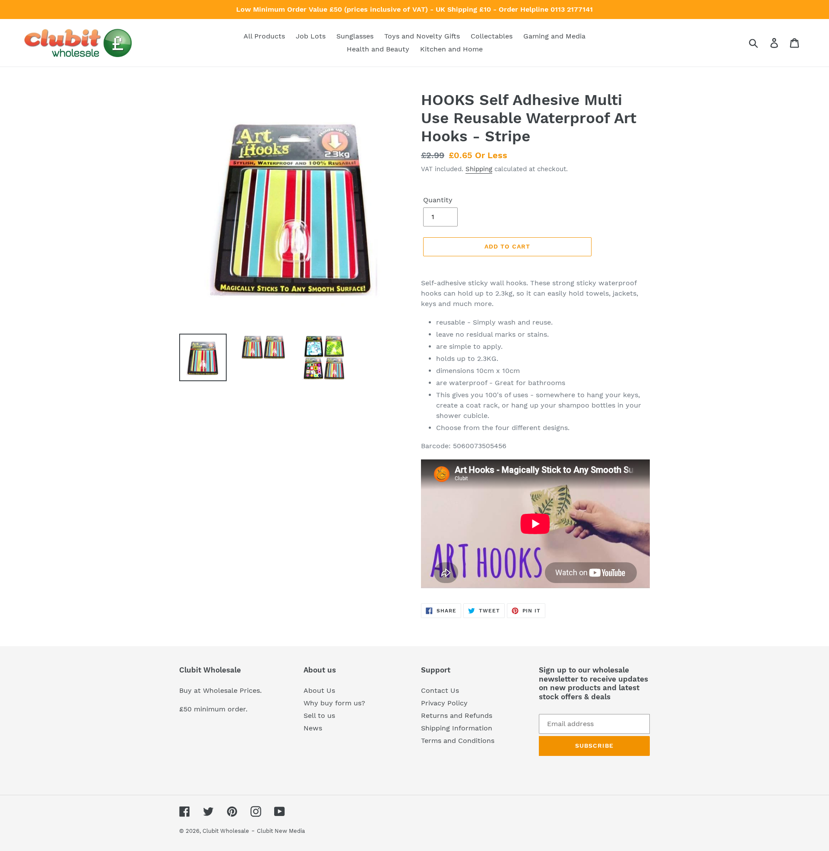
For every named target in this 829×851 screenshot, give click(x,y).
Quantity (437, 200)
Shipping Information (456, 728)
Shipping (478, 169)
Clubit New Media (281, 831)
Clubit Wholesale (226, 831)
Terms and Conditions (457, 740)
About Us (319, 690)
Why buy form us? (334, 703)
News (313, 728)
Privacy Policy (444, 703)
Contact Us (440, 690)
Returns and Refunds (456, 715)
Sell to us (319, 715)
